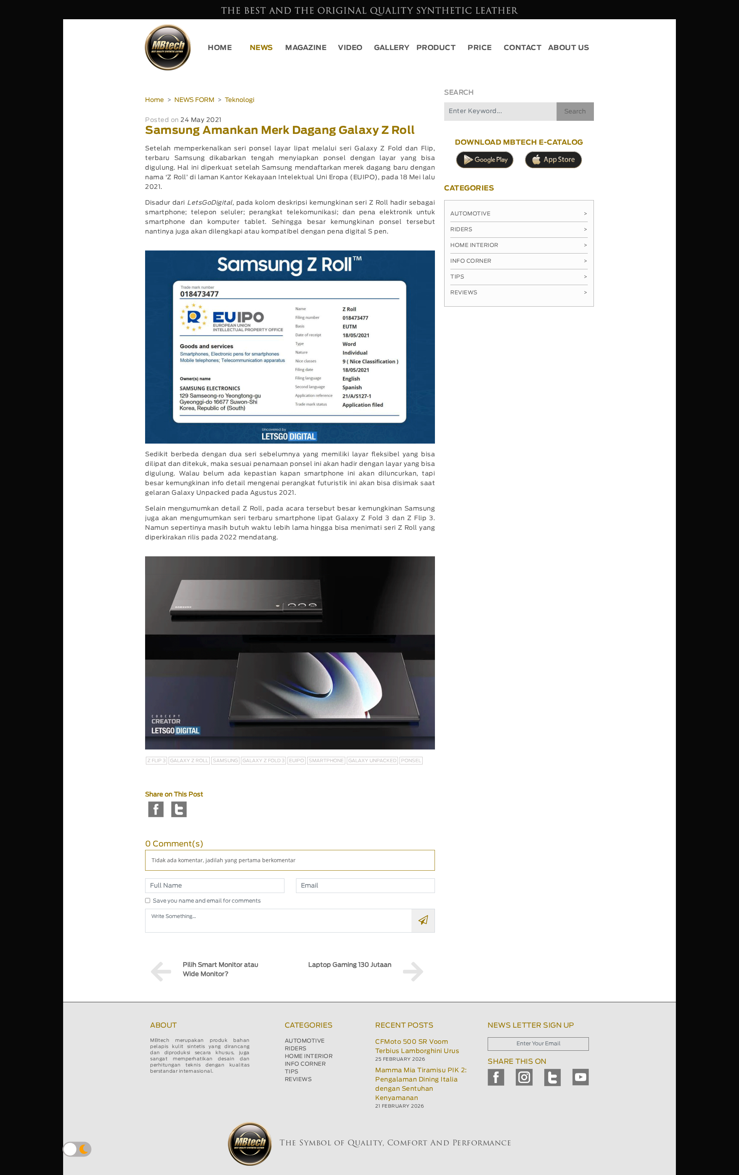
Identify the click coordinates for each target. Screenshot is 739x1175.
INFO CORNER (305, 1064)
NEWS (261, 48)
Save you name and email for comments (207, 901)
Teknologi (239, 100)
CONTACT (523, 48)
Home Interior (519, 245)
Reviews (519, 292)
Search (575, 111)
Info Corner (519, 261)
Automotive (519, 214)
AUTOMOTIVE (305, 1041)
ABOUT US (568, 48)
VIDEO (350, 48)
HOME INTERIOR (309, 1056)
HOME (220, 48)
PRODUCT (436, 48)
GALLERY (392, 48)
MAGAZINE (305, 48)
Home (154, 100)
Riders (519, 229)
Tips (519, 277)
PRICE (480, 48)
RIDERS (296, 1048)
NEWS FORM (194, 100)
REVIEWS (298, 1079)
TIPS (292, 1072)
